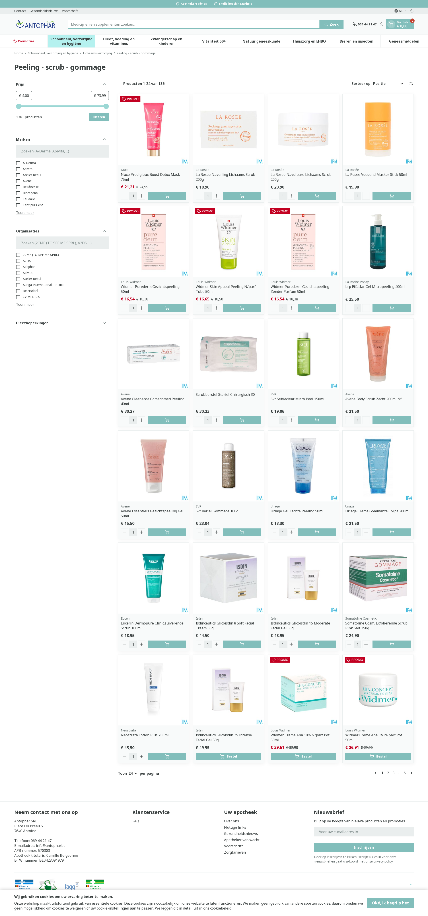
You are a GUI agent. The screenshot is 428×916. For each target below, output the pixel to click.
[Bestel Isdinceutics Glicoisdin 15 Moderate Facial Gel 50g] (317, 644)
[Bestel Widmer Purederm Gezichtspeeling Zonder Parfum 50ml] (317, 308)
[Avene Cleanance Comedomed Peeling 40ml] (153, 353)
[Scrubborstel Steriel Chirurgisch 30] (228, 353)
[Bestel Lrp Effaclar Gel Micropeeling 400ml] (391, 308)
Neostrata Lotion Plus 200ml (145, 735)
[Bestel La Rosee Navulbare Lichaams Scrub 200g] (317, 196)
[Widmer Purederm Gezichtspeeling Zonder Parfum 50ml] (303, 241)
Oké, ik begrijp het (390, 903)
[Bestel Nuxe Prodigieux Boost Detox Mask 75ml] (167, 196)
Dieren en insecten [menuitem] (360, 42)
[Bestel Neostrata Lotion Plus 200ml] (167, 756)
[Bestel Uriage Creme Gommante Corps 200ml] (391, 532)
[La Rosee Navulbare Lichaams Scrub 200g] (303, 129)
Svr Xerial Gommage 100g (217, 511)
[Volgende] (410, 773)
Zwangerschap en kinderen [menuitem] (170, 41)
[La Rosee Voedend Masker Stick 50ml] (378, 129)
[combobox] (194, 24)
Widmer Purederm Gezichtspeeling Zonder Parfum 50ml (300, 289)
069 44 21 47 (41, 840)
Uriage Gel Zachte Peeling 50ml (297, 511)
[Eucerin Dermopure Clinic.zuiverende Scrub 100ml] (153, 578)
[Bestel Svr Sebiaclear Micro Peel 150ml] (317, 420)
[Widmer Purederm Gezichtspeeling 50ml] (153, 241)
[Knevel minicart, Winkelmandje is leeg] (391, 24)
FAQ (135, 821)
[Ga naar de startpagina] (36, 24)
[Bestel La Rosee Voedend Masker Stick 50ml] (391, 196)
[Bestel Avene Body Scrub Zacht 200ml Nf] (391, 420)
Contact (20, 11)
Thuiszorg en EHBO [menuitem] (312, 42)
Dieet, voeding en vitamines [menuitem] (122, 41)
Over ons (231, 821)
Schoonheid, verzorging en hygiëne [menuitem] (72, 41)
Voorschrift (70, 11)
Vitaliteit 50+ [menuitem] (220, 42)
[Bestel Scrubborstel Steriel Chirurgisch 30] (242, 420)
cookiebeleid (220, 908)
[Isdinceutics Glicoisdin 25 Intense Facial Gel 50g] (228, 690)
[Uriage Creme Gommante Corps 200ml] (378, 466)
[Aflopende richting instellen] (411, 83)
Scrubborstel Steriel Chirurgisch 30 (225, 394)
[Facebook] (410, 886)
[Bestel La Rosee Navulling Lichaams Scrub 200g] (242, 196)
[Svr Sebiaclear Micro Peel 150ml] (303, 353)
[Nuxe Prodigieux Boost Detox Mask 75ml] (153, 129)
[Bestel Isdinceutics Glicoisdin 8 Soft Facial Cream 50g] (242, 644)
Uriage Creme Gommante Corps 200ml (377, 511)
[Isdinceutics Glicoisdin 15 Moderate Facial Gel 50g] (303, 578)
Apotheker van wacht (241, 839)
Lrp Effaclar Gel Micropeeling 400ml (375, 286)
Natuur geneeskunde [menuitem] (264, 42)
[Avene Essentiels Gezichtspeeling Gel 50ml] (153, 466)
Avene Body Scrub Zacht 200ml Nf (373, 398)
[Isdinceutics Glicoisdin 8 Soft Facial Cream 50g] (228, 578)
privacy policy (383, 861)
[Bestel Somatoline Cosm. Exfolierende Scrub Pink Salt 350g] (391, 644)
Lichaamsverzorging (97, 53)
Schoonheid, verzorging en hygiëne (53, 53)
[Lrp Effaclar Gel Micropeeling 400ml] (378, 241)
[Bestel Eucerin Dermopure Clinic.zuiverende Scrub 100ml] (167, 644)
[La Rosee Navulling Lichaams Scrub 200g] (228, 129)
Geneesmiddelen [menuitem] (408, 42)
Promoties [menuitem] (26, 41)
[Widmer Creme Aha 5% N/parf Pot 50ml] (378, 690)
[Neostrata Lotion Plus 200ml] (153, 690)
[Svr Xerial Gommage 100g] (228, 466)
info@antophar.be (51, 845)
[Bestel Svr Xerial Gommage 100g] (242, 532)
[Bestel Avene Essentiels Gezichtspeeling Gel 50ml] (167, 532)
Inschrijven (364, 847)
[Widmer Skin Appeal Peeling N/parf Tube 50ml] (228, 241)
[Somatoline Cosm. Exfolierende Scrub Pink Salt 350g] (378, 578)
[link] (376, 773)
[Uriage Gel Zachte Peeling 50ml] (303, 466)
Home (18, 53)
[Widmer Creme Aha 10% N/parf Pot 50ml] (303, 690)
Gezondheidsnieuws (44, 11)
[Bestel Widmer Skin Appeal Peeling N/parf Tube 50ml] (242, 308)
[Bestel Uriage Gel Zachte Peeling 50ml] (317, 532)
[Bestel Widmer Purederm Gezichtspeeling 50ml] (167, 308)
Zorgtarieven (235, 852)
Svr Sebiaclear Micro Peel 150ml (297, 398)
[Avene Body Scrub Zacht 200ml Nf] (378, 353)
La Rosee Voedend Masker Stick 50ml (376, 174)
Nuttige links (235, 827)
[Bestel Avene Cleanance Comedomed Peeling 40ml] (167, 420)
